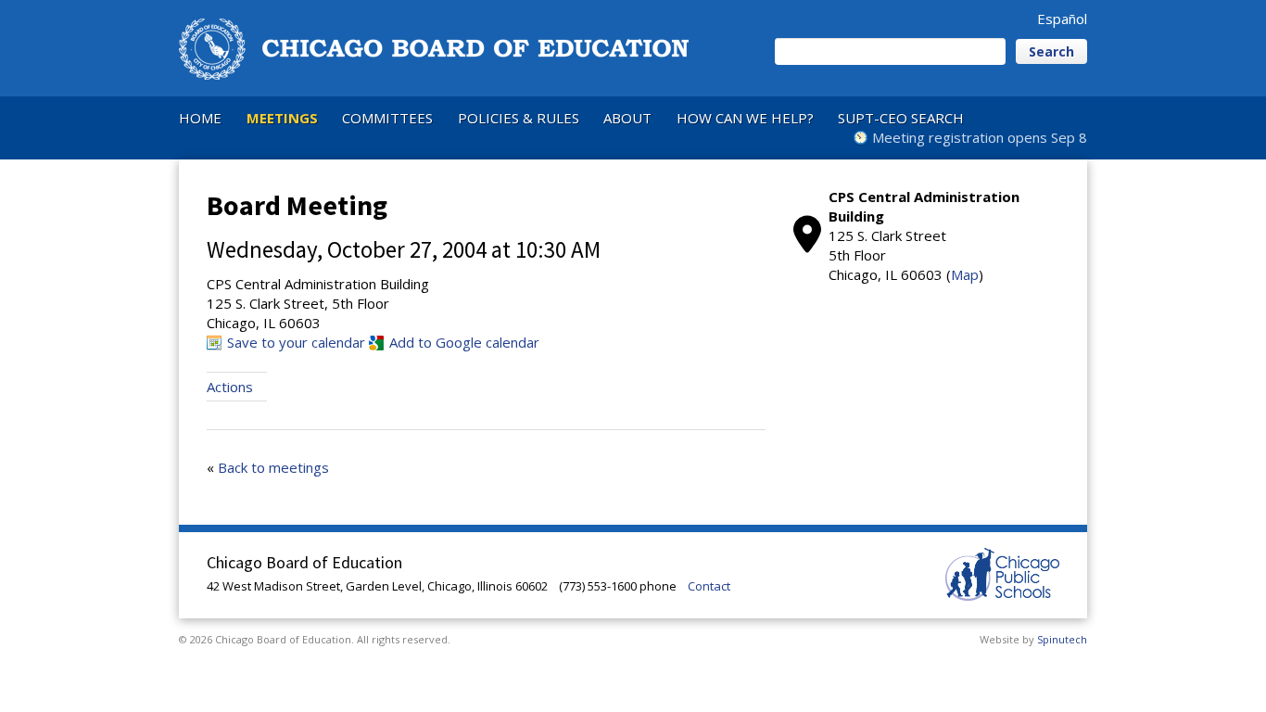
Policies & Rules (518, 117)
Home (200, 117)
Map (965, 274)
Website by (1033, 639)
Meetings (282, 117)
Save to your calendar (296, 342)
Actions (230, 386)
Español (1062, 18)
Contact (709, 586)
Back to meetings (273, 467)
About (627, 117)
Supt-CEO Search (901, 117)
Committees (387, 117)
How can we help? (745, 117)
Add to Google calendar (464, 342)
